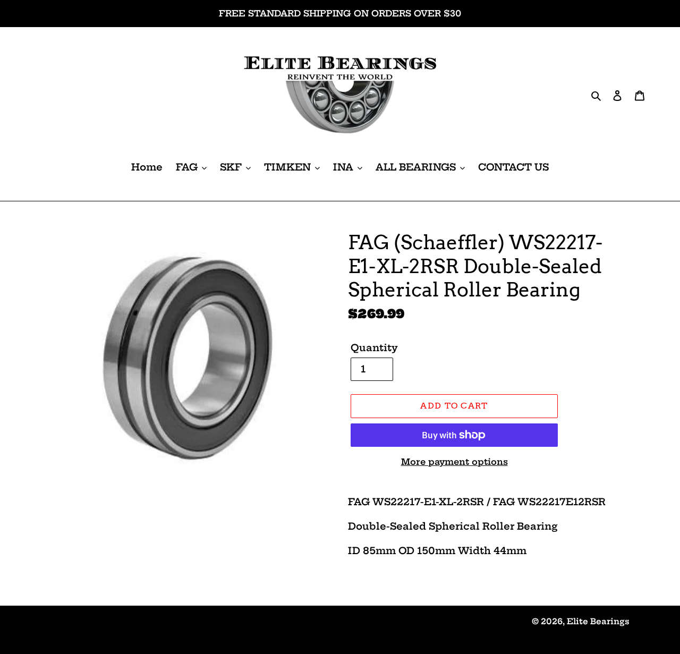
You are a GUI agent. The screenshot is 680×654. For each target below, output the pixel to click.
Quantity (374, 348)
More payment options (454, 461)
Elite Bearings (598, 621)
